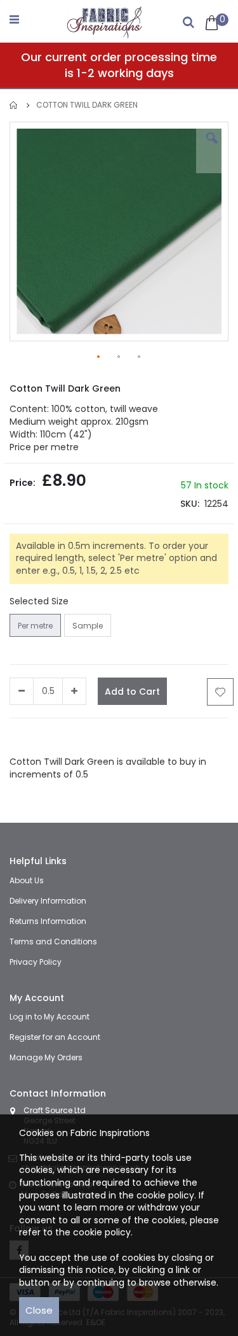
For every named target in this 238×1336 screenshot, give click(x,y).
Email (186, 736)
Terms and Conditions (53, 941)
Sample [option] (87, 625)
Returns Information (48, 921)
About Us (27, 880)
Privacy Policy (36, 961)
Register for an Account (55, 1037)
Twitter (70, 736)
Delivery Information (48, 900)
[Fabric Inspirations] (105, 19)
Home (14, 105)
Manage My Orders (46, 1057)
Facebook (31, 736)
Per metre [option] (35, 625)
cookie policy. (103, 1232)
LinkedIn (106, 736)
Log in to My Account (49, 1016)
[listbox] (62, 627)
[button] (212, 147)
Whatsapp (149, 736)
